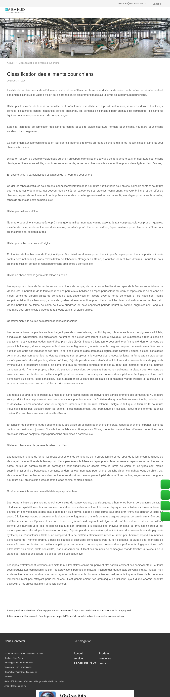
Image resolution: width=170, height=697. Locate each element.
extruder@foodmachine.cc (131, 3)
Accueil (10, 62)
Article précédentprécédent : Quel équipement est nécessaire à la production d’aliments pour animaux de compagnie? (69, 610)
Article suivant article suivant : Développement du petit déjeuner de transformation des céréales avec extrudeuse (66, 616)
